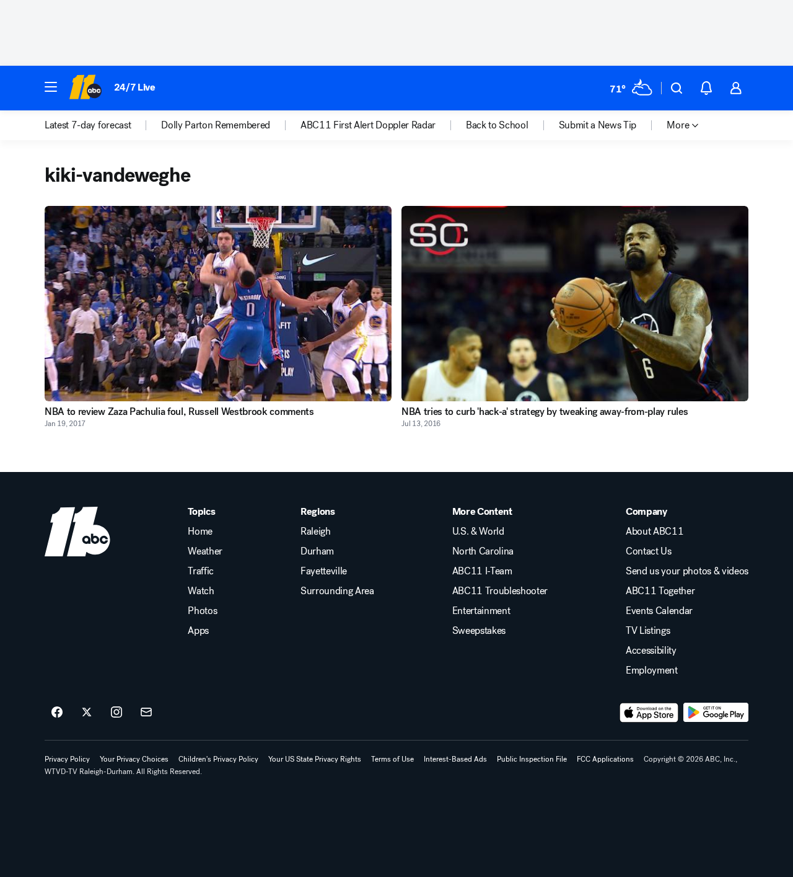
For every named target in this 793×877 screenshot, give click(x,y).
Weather (205, 551)
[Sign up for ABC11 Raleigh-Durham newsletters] (146, 712)
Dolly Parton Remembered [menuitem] (215, 125)
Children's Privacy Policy (218, 759)
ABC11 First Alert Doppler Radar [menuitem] (368, 125)
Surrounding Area (337, 591)
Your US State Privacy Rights (314, 759)
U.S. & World (478, 531)
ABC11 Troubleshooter (500, 591)
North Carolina (483, 551)
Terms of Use (392, 759)
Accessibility (651, 651)
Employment (652, 670)
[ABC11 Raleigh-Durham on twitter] (86, 712)
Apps (198, 631)
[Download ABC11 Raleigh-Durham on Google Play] (715, 713)
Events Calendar (659, 611)
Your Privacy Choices (134, 759)
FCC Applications (605, 759)
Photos (202, 611)
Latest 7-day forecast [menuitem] (88, 125)
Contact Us (649, 551)
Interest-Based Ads (455, 759)
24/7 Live (135, 87)
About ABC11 (654, 531)
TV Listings (648, 631)
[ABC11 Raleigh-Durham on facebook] (57, 712)
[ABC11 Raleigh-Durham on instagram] (116, 712)
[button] (51, 86)
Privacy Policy (67, 759)
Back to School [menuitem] (497, 125)
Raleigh (315, 531)
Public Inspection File (532, 759)
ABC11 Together (660, 591)
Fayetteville (323, 571)
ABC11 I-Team (482, 571)
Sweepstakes (479, 631)
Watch (201, 591)
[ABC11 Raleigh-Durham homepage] (85, 88)
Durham (317, 551)
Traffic (201, 571)
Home (200, 531)
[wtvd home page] (77, 531)
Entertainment (481, 611)
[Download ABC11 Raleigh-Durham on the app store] (649, 713)
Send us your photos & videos (687, 571)
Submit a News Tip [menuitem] (598, 125)
